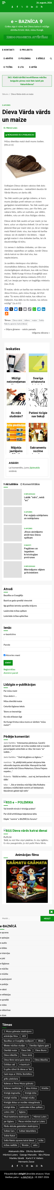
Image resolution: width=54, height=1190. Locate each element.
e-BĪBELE (40, 58)
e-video (3, 1005)
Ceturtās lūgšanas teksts (14, 707)
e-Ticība (8, 67)
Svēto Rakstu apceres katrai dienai (19, 1141)
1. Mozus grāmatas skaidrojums (18, 1032)
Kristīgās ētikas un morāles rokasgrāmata (22, 1103)
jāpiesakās (35, 468)
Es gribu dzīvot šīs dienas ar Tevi (18, 1069)
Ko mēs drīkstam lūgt (13, 717)
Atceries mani (12, 655)
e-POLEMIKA (25, 58)
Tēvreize (25, 1145)
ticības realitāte (10, 1145)
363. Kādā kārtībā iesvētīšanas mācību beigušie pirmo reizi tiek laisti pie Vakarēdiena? (27, 80)
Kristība (45, 1088)
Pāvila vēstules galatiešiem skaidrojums (21, 1126)
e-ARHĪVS (8, 58)
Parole (7, 645)
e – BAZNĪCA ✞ (27, 21)
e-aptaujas (4, 938)
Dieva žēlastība (41, 1060)
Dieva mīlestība (10, 1055)
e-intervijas (5, 953)
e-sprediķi (4, 1000)
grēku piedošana (11, 1079)
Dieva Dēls (26, 1051)
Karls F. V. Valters (34, 1158)
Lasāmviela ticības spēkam (15, 611)
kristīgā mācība (10, 1098)
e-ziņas (3, 1015)
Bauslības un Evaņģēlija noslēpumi (19, 1041)
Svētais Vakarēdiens (27, 1131)
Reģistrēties (9, 669)
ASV (24, 1036)
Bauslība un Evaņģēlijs (13, 596)
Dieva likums (41, 1051)
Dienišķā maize (10, 1051)
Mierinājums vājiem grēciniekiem (13, 569)
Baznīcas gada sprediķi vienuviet (18, 601)
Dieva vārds (17, 320)
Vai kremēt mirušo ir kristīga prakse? (19, 809)
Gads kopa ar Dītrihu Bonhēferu (18, 1074)
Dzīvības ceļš (9, 1065)
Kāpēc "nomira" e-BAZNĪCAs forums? (20, 819)
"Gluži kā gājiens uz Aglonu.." (29, 757)
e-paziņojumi (6, 979)
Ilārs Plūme (44, 1155)
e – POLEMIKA (23, 802)
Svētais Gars (9, 1131)
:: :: (27, 1177)
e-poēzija (4, 984)
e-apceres (6, 105)
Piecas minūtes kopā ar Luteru (31, 1122)
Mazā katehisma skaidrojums (16, 1117)
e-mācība (4, 969)
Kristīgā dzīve (30, 1093)
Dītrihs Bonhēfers (35, 1151)
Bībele (40, 1041)
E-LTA (21, 67)
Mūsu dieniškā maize (13, 701)
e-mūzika (4, 974)
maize (34, 320)
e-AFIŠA (33, 67)
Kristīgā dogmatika (12, 1093)
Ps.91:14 (7, 837)
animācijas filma (11, 1036)
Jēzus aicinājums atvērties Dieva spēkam (13, 533)
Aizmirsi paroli (11, 673)
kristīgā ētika (9, 1107)
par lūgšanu (9, 1122)
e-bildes (3, 948)
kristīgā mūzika (28, 1098)
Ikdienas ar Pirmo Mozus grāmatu (18, 1084)
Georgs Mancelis (28, 1155)
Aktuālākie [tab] (11, 484)
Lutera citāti (9, 1112)
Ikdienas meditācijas (12, 1088)
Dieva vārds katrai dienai (30, 830)
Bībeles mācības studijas (14, 1046)
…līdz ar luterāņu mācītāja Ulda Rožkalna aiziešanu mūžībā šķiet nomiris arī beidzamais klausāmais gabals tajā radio (24, 788)
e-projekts (26, 50)
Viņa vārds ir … (10, 696)
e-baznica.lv (24, 1065)
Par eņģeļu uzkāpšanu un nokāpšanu (13, 515)
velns (35, 1145)
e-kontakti (8, 50)
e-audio (3, 943)
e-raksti (27, 545)
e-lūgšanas (4, 964)
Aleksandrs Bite (16, 1151)
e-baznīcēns (10, 634)
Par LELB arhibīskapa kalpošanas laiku (20, 814)
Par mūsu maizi (10, 691)
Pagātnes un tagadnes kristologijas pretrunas (13, 551)
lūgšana (22, 1112)
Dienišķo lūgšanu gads (39, 1046)
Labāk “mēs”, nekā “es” (13, 497)
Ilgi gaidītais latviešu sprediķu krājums (20, 606)
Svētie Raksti (9, 1136)
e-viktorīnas (5, 1010)
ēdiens (27, 320)
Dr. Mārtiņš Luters (11, 128)
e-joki (2, 959)
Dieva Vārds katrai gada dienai (17, 1060)
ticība (40, 1141)
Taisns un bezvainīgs (12, 712)
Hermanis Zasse (26, 1162)
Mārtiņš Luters (40, 1117)
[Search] (51, 58)
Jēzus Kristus (31, 1088)
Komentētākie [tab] (31, 484)
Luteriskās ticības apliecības (16, 616)
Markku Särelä (16, 1158)
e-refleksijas (29, 494)
